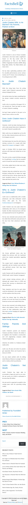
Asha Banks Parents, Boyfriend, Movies (12, 471)
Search (4, 441)
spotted (10, 311)
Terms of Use (21, 502)
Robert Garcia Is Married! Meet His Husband (13, 463)
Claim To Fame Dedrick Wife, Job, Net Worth (13, 484)
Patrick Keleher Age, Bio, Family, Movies (12, 487)
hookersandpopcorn (7, 202)
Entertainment (16, 396)
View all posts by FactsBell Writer (11, 416)
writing (14, 159)
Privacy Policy (11, 502)
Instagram (11, 145)
